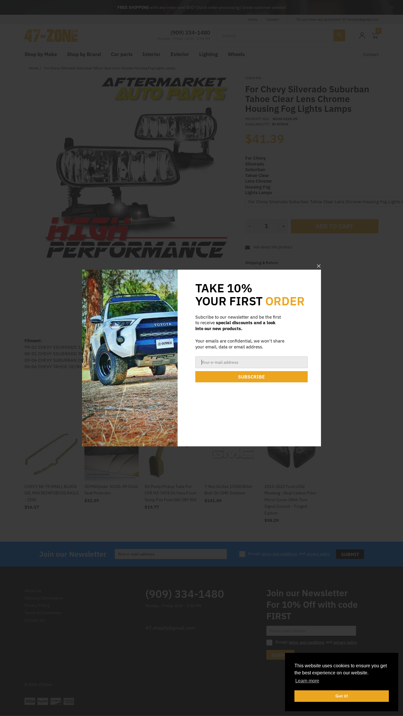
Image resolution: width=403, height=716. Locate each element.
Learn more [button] (307, 680)
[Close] (318, 266)
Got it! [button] (341, 696)
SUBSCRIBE (251, 377)
